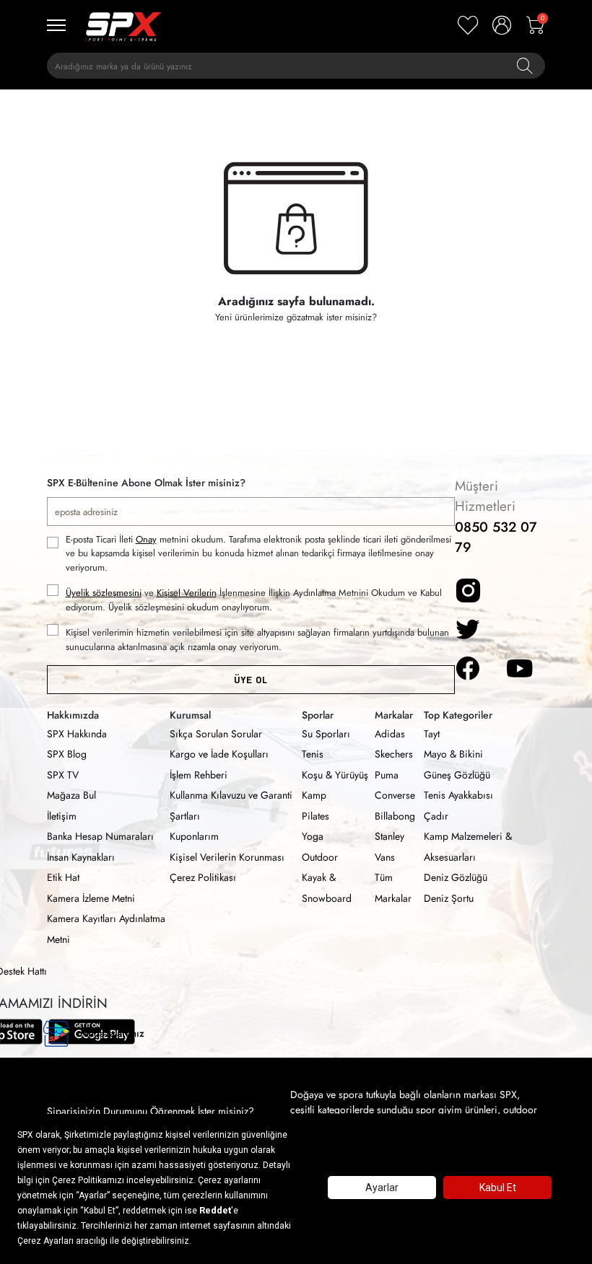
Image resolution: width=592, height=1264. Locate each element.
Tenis (312, 754)
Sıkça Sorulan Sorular (216, 734)
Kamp (314, 795)
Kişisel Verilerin (187, 593)
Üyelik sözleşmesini (104, 593)
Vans (385, 857)
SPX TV (63, 775)
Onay (146, 539)
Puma (387, 775)
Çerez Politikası (203, 877)
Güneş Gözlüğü (457, 775)
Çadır (436, 816)
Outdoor (320, 857)
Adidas (390, 734)
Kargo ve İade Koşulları (219, 754)
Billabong (395, 816)
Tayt (432, 734)
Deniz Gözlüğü (455, 877)
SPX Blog (67, 754)
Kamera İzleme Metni (91, 898)
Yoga (312, 836)
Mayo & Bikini (453, 754)
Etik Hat (63, 877)
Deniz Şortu (449, 898)
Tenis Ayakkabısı (458, 795)
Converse (395, 795)
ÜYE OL (251, 680)
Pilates (315, 816)
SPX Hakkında (77, 734)
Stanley (389, 836)
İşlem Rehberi (198, 775)
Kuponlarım (194, 836)
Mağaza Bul (71, 795)
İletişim (62, 816)
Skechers (394, 754)
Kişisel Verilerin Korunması (227, 857)
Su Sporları (326, 734)
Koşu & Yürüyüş (335, 775)
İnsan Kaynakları (81, 857)
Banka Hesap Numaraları (100, 836)
